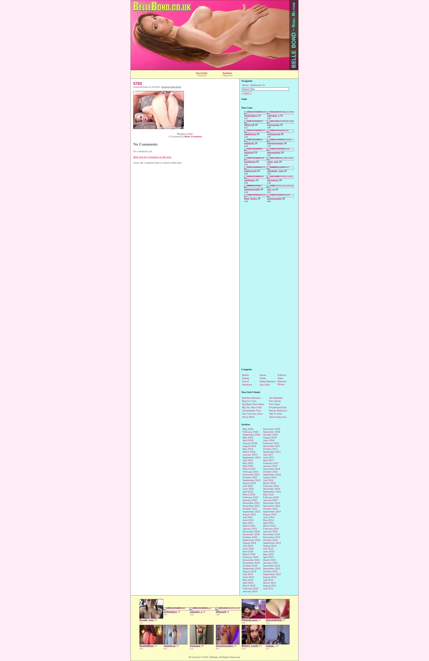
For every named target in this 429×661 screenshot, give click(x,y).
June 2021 (248, 520)
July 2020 (248, 545)
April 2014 (268, 523)
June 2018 (268, 440)
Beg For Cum (249, 401)
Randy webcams (278, 410)
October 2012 (270, 571)
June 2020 (248, 548)
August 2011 (269, 585)
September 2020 (251, 540)
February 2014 (271, 528)
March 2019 (249, 585)
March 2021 (249, 525)
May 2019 (248, 580)
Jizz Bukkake (276, 397)
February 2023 (250, 471)
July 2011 (268, 588)
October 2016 (270, 471)
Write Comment (193, 136)
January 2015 (270, 500)
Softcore (281, 375)
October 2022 (250, 477)
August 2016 (270, 477)
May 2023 (248, 463)
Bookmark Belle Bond (171, 87)
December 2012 (271, 565)
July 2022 (248, 486)
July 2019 (248, 574)
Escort (245, 381)
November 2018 (271, 432)
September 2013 (272, 543)
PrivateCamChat (277, 407)
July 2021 (248, 517)
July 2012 (268, 580)
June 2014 (268, 517)
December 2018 (271, 429)
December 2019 (251, 560)
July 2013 (268, 548)
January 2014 (270, 531)
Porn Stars (274, 404)
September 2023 (251, 457)
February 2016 (271, 486)
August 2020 (249, 543)
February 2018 (271, 443)
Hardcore (247, 384)
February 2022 (250, 497)
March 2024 (249, 451)
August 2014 (270, 514)
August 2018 (270, 437)
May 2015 (268, 494)
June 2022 (248, 488)
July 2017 (268, 454)
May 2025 (248, 437)
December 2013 (271, 534)
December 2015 (271, 488)
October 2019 (250, 565)
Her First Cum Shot (252, 413)
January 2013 (270, 562)
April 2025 (248, 440)
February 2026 (250, 432)
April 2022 (248, 491)
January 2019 (250, 591)
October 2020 (250, 537)
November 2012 (271, 568)
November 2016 (271, 469)
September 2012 (272, 574)
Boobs (245, 375)
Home (245, 85)
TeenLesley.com (278, 417)
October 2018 (270, 434)
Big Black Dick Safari (253, 404)
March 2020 (249, 554)
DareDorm (227, 73)
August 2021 (249, 514)
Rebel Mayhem (268, 381)
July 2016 (268, 480)
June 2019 (248, 577)
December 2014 (271, 503)
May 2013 (268, 554)
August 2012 (270, 577)
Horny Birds (248, 417)
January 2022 (250, 500)
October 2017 (270, 449)
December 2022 (251, 474)
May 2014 (268, 520)
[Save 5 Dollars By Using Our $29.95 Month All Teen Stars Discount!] (214, 69)
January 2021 (250, 528)
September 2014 (272, 511)
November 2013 (271, 537)
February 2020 (250, 557)
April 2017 (268, 460)
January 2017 (270, 466)
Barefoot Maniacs (251, 397)
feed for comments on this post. (152, 157)
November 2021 (251, 506)
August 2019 (249, 571)
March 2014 (269, 525)
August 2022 (249, 483)
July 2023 (248, 460)
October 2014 (270, 508)
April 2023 (248, 466)
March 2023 (249, 469)
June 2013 (268, 551)
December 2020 (251, 531)
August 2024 (249, 446)
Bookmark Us (258, 85)
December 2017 (271, 446)
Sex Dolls (265, 384)
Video (280, 378)
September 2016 (272, 474)
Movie (263, 375)
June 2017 (268, 457)
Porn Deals (275, 401)
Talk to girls (275, 413)
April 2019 (248, 582)
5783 (137, 83)
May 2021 (248, 523)
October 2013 (270, 540)
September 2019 (251, 568)
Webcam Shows (282, 383)
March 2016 (269, 483)
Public (263, 378)
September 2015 (272, 491)
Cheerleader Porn (251, 410)
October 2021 (250, 508)
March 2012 (269, 582)
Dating (245, 378)
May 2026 (248, 429)
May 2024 (248, 449)
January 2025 (250, 443)
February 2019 (250, 588)
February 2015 (271, 497)
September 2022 (251, 480)
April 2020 (248, 551)
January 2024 (250, 454)
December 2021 (251, 503)
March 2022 (249, 494)
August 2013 (270, 545)
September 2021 (251, 511)
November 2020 (251, 534)
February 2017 (271, 463)
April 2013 (268, 557)
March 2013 (269, 560)
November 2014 (271, 506)
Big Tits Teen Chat (251, 407)
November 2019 (251, 562)
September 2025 (251, 434)
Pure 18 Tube (201, 73)
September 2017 (272, 451)
